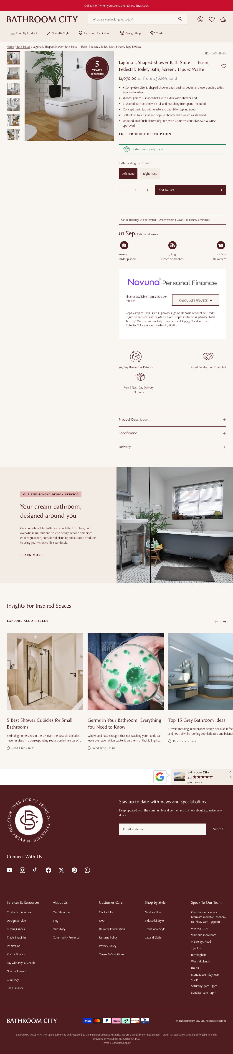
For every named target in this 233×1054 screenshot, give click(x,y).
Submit (218, 829)
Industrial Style (154, 920)
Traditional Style (155, 929)
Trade (159, 33)
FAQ (101, 920)
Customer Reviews (19, 912)
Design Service (16, 920)
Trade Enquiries (17, 937)
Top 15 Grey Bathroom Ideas (196, 720)
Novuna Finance (17, 971)
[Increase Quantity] (147, 190)
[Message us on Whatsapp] (87, 869)
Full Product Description (145, 134)
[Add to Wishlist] (224, 66)
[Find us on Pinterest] (74, 869)
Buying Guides (16, 929)
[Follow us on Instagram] (22, 869)
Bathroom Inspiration (97, 33)
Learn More (31, 555)
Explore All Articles (27, 621)
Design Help (133, 33)
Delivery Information (112, 929)
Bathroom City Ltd (194, 1021)
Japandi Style (153, 937)
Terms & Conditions (111, 954)
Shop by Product (26, 33)
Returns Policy (108, 937)
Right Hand (150, 173)
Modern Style (153, 912)
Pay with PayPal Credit (21, 963)
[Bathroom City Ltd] (42, 19)
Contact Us (106, 912)
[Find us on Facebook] (48, 869)
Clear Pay (13, 979)
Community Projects (66, 937)
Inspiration (13, 946)
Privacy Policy (107, 946)
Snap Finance (15, 988)
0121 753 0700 (199, 928)
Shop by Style (60, 33)
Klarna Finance (16, 954)
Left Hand (128, 173)
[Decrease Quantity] (124, 190)
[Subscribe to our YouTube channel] (9, 869)
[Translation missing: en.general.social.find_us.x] (61, 869)
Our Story (59, 929)
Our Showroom (62, 912)
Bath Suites (23, 47)
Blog (55, 920)
